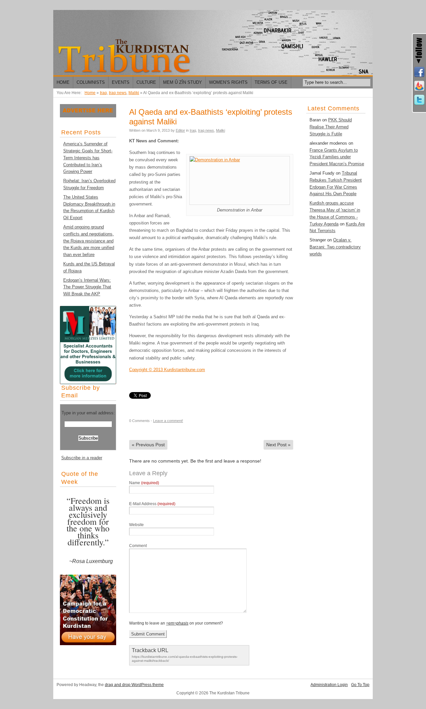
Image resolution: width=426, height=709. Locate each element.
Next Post (278, 444)
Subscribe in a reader (81, 457)
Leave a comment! (168, 421)
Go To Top (360, 684)
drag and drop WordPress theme (134, 684)
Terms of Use (271, 82)
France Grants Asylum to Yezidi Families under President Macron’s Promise (337, 157)
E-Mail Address (152, 503)
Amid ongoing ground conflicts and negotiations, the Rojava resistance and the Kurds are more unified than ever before (88, 240)
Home (63, 82)
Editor (180, 130)
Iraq (103, 92)
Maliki (133, 92)
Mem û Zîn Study (182, 82)
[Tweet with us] (419, 100)
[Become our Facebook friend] (419, 72)
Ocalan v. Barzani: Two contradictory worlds (335, 246)
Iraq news (117, 92)
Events (120, 82)
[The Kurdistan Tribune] (213, 43)
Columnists (91, 82)
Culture (146, 82)
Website (136, 524)
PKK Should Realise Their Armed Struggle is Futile (331, 126)
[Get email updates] (419, 86)
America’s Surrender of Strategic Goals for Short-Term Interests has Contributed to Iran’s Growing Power (87, 157)
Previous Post (148, 444)
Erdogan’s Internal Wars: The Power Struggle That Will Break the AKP (87, 287)
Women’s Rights (228, 82)
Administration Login (329, 684)
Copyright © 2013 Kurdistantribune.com (167, 369)
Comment (138, 545)
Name (144, 483)
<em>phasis (177, 623)
